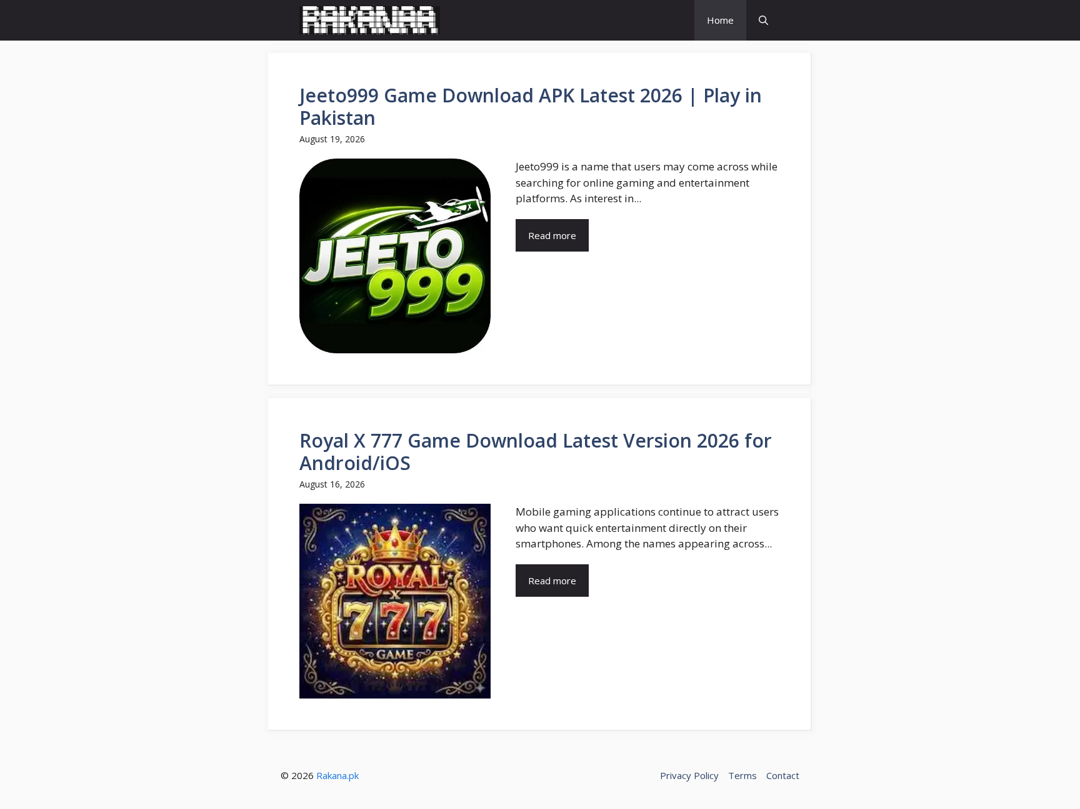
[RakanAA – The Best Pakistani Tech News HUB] (369, 20)
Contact (782, 775)
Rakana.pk (337, 775)
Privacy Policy (689, 775)
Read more (552, 235)
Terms (742, 775)
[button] (763, 20)
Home (720, 20)
